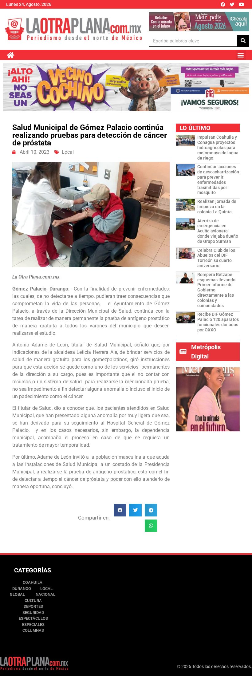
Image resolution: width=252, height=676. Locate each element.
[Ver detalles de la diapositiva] (199, 21)
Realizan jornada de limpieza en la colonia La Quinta (216, 206)
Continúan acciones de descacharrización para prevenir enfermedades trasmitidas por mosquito (218, 179)
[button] (241, 55)
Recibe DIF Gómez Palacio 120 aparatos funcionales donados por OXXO (218, 322)
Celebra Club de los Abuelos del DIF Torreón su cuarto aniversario (216, 258)
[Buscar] (243, 40)
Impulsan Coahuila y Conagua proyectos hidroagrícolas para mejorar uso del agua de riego (217, 147)
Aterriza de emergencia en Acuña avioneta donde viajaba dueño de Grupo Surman (217, 231)
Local (68, 152)
